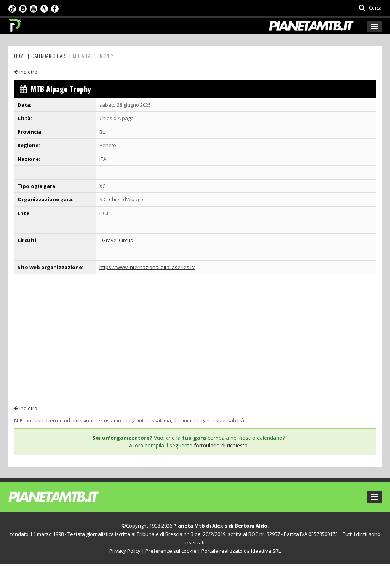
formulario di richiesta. (221, 445)
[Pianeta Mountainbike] (15, 23)
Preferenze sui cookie (171, 550)
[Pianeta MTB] (67, 496)
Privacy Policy (125, 550)
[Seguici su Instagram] (23, 8)
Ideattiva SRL (266, 550)
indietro (27, 71)
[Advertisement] (195, 339)
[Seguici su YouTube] (33, 8)
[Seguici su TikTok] (12, 8)
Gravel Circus (117, 240)
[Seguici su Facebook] (55, 8)
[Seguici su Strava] (44, 8)
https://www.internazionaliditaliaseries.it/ (147, 267)
